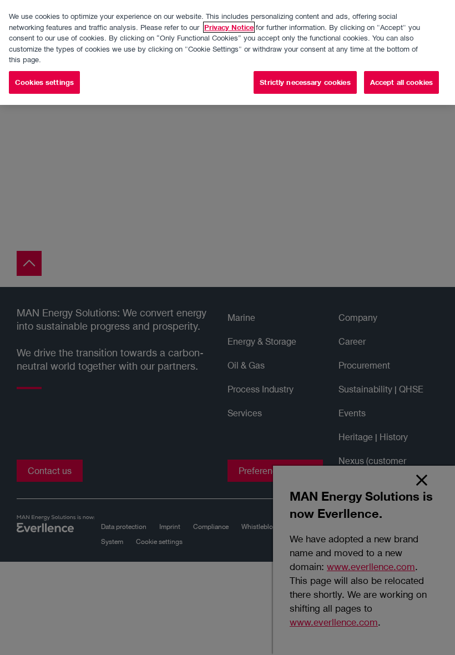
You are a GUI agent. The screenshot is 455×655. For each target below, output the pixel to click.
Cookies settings (44, 82)
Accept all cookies (401, 82)
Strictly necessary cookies (305, 82)
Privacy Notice (229, 27)
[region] (227, 52)
